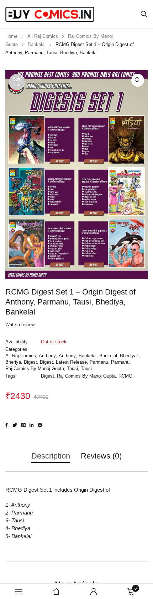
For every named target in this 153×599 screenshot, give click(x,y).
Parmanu (99, 362)
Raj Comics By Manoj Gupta (34, 368)
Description (50, 455)
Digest (30, 362)
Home (11, 36)
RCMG (125, 376)
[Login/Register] (93, 591)
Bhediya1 (129, 355)
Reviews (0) (101, 455)
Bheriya (13, 362)
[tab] (50, 459)
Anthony (47, 355)
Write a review (20, 324)
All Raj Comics (42, 36)
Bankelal (37, 44)
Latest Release (71, 362)
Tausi (72, 368)
